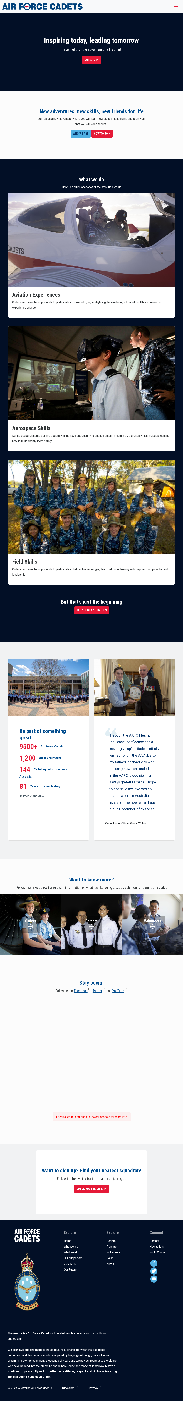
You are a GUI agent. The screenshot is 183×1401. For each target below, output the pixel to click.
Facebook (81, 991)
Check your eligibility (91, 1188)
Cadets (111, 1241)
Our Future (70, 1269)
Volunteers (113, 1252)
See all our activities (91, 610)
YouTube (118, 991)
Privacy (93, 1388)
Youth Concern (158, 1252)
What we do (71, 1252)
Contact (154, 1241)
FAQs (110, 1258)
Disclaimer (68, 1388)
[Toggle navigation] (176, 6)
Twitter (97, 991)
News (110, 1264)
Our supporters (73, 1258)
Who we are (71, 1246)
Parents (112, 1246)
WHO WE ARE (80, 133)
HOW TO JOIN (102, 133)
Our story (91, 59)
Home (67, 1241)
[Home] (42, 6)
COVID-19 (70, 1264)
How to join (157, 1246)
